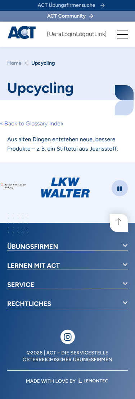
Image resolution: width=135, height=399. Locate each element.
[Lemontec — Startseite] (93, 381)
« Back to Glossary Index (31, 123)
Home (14, 63)
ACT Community (66, 16)
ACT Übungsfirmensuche (66, 5)
